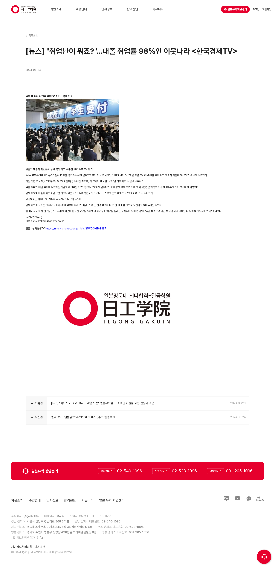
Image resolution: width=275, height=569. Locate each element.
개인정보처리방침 (21, 547)
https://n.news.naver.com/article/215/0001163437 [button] (75, 228)
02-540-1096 (129, 470)
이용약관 (39, 547)
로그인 (256, 9)
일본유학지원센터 (237, 9)
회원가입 (266, 9)
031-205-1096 (239, 470)
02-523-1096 (184, 470)
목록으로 (33, 35)
